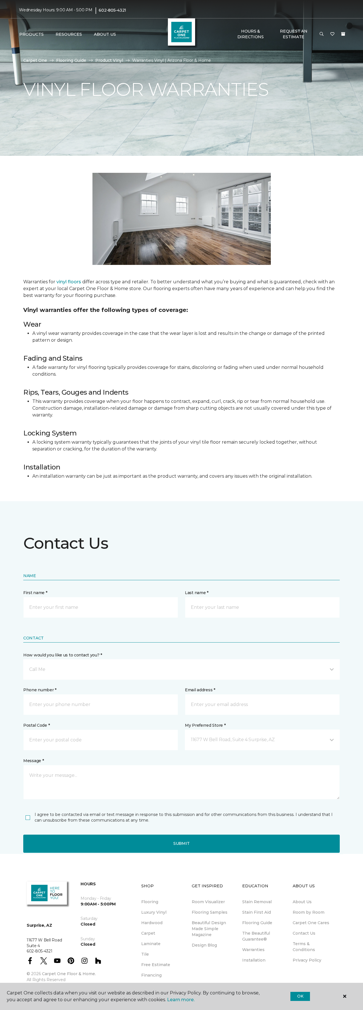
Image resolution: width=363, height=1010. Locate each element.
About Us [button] (105, 34)
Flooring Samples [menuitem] (209, 912)
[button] (321, 34)
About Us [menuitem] (302, 901)
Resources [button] (69, 34)
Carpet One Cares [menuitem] (311, 922)
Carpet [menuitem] (148, 933)
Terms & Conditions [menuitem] (304, 946)
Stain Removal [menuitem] (257, 901)
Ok (300, 996)
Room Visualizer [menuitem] (208, 901)
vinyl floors (68, 281)
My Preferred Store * (205, 725)
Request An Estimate (293, 34)
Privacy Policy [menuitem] (307, 960)
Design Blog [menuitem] (204, 945)
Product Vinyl (109, 60)
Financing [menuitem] (151, 975)
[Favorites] (332, 34)
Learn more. (181, 999)
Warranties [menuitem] (253, 949)
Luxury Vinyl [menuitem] (153, 912)
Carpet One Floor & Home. (69, 973)
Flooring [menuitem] (149, 901)
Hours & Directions (250, 34)
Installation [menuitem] (253, 960)
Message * (33, 761)
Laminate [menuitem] (151, 943)
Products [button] (31, 34)
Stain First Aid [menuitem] (256, 912)
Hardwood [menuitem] (151, 922)
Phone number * (39, 690)
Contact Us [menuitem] (304, 933)
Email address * (200, 690)
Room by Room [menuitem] (308, 912)
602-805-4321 (112, 10)
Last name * (196, 593)
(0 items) (343, 34)
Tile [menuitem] (145, 954)
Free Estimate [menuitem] (155, 964)
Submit (181, 843)
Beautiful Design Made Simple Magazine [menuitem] (209, 928)
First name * (35, 593)
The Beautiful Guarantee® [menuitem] (256, 936)
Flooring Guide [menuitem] (257, 922)
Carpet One (35, 60)
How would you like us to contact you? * (62, 655)
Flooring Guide (71, 60)
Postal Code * (36, 725)
